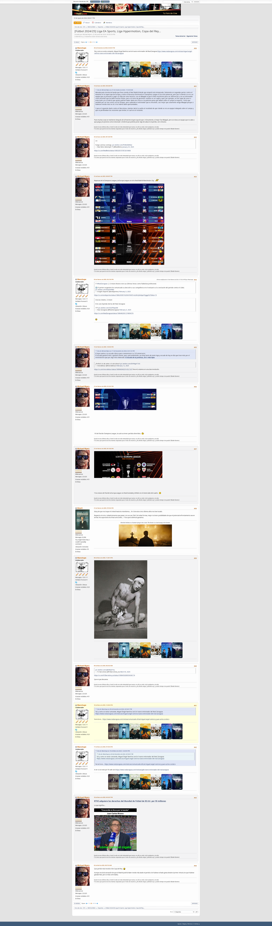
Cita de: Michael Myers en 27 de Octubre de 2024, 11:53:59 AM (115, 90)
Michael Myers (83, 86)
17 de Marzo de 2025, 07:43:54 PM (103, 747)
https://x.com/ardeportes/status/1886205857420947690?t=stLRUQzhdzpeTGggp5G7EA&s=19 (125, 295)
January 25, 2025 (128, 147)
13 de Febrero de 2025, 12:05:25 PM (103, 347)
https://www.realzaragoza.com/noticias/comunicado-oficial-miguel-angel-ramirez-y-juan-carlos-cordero (136, 719)
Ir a (171, 912)
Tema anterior (180, 36)
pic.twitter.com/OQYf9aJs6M (108, 308)
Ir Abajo (76, 42)
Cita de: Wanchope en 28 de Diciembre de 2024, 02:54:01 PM (114, 709)
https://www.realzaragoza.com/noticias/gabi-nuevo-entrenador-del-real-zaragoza (142, 770)
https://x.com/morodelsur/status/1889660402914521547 (113, 369)
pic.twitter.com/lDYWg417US (130, 364)
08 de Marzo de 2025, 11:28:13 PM (103, 558)
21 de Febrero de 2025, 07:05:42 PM (103, 508)
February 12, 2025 (122, 366)
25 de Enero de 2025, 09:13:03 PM (103, 137)
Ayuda (179, 924)
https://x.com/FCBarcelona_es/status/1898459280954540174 (114, 675)
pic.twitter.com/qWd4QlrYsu (105, 670)
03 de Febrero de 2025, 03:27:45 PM (103, 279)
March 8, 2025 (125, 672)
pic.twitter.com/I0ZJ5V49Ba (104, 290)
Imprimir (195, 42)
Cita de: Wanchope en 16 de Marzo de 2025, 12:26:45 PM (113, 751)
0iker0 (79, 508)
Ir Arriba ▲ (197, 924)
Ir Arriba (77, 903)
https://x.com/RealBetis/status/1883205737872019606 (112, 151)
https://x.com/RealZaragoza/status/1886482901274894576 (113, 313)
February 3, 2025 (125, 291)
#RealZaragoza (102, 284)
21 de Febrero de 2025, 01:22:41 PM (103, 386)
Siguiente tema (192, 36)
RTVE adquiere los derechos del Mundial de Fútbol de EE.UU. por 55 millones (130, 801)
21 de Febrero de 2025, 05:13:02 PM (103, 448)
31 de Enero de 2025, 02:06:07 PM (103, 176)
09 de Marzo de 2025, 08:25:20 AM (103, 665)
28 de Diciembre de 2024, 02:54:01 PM (104, 48)
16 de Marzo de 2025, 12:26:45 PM (103, 705)
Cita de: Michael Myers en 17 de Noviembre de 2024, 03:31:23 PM (116, 351)
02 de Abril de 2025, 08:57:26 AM (103, 865)
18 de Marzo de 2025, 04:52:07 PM (103, 797)
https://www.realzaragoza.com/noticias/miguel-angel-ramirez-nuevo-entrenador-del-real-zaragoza (129, 714)
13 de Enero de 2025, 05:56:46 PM (103, 86)
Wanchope (81, 48)
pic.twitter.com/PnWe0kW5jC (122, 145)
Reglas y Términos (187, 924)
